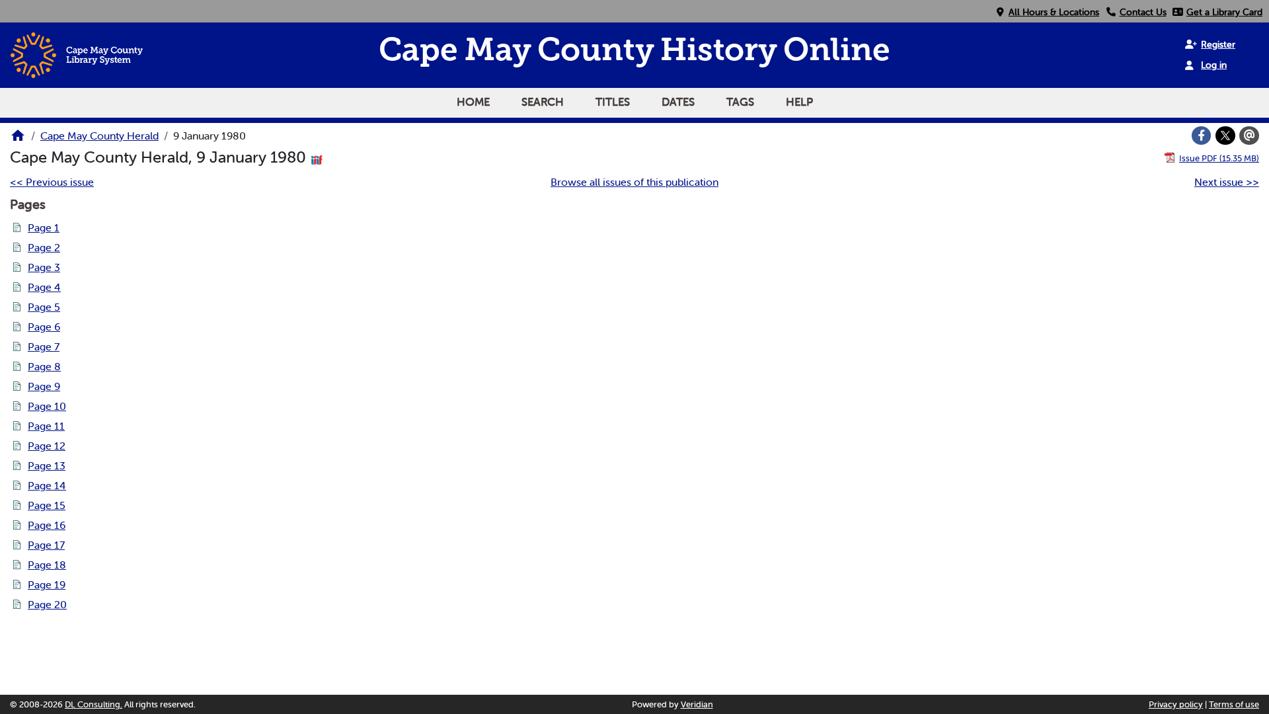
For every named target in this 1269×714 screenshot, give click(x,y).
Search (542, 102)
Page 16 (46, 525)
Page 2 (44, 247)
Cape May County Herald (99, 135)
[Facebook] (1201, 135)
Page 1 (43, 227)
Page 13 (46, 465)
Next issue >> (1226, 181)
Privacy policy (1176, 704)
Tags (740, 102)
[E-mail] (1249, 135)
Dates (678, 102)
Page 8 (44, 366)
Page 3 (44, 267)
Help (799, 102)
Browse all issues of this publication (634, 181)
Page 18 (47, 564)
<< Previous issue (52, 181)
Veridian (697, 704)
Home (473, 102)
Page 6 (44, 326)
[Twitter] (1225, 135)
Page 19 (46, 584)
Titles (613, 102)
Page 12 (46, 445)
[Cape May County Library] (18, 139)
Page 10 (47, 406)
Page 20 (47, 604)
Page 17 (46, 544)
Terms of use (1234, 704)
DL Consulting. (93, 704)
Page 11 (46, 425)
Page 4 (44, 287)
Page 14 (47, 485)
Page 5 (44, 306)
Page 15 (46, 505)
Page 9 (44, 386)
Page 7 (43, 346)
